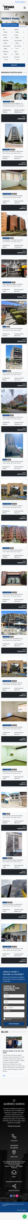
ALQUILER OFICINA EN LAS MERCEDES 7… (12, 904)
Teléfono (6, 1004)
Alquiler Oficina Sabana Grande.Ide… (13, 860)
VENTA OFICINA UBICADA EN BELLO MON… (13, 461)
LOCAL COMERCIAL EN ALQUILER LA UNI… (12, 948)
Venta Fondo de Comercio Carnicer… (12, 284)
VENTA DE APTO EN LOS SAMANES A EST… (12, 638)
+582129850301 (14, 1147)
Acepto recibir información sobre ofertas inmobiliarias (14, 1019)
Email (5, 999)
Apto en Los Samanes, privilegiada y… (12, 550)
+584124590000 (14, 1145)
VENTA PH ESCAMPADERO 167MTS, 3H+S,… (13, 417)
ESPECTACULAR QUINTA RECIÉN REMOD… (12, 328)
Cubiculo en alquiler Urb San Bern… (12, 195)
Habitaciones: (5, 51)
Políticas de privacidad (14, 1126)
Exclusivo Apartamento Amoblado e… (13, 151)
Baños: (15, 51)
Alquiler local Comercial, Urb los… (12, 505)
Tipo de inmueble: (18, 40)
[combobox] (8, 32)
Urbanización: (6, 40)
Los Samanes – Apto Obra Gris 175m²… (13, 240)
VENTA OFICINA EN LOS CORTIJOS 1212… (12, 373)
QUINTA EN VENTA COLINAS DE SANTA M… (12, 815)
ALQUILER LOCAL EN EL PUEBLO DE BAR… (12, 594)
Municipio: (16, 29)
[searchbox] (19, 49)
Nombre (6, 993)
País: (4, 29)
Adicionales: (7, 1010)
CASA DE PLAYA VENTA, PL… (13, 104)
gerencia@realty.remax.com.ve (14, 1181)
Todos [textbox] (5, 32)
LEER (4, 1075)
